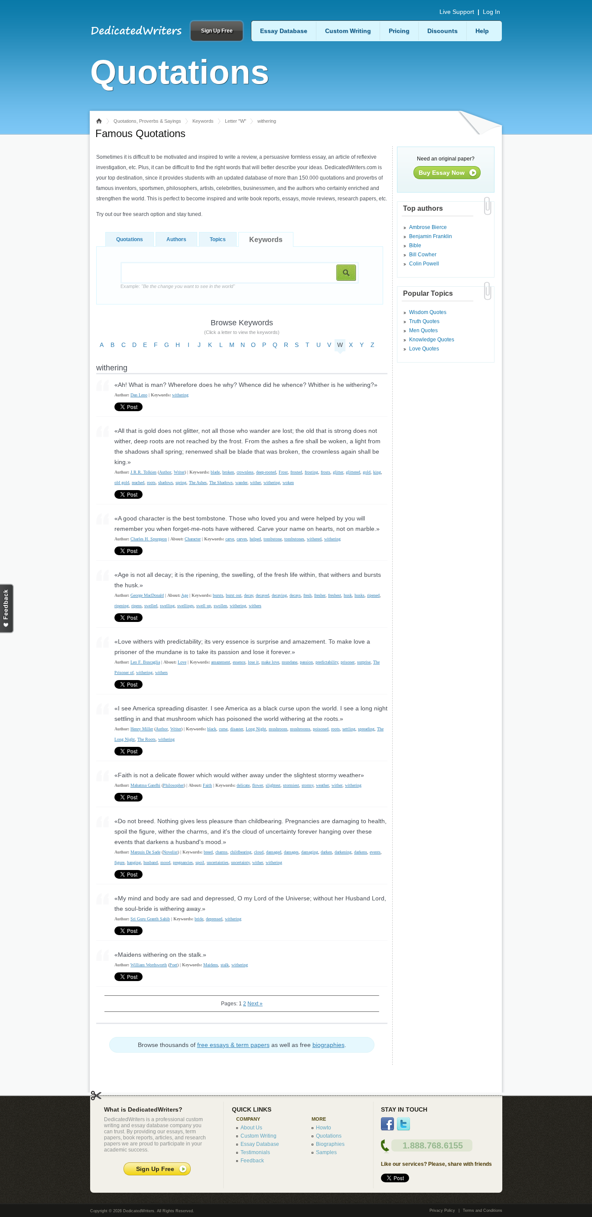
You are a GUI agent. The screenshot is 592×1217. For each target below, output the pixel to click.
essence (239, 662)
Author (165, 472)
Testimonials (255, 1152)
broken (228, 472)
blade (215, 472)
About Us (251, 1128)
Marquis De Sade (145, 852)
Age (184, 595)
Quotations (129, 239)
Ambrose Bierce (428, 227)
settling (348, 728)
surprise (364, 662)
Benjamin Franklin (430, 236)
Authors (176, 239)
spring (181, 482)
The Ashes (198, 482)
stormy (307, 785)
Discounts (442, 30)
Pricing (399, 30)
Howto (323, 1128)
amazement (220, 662)
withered (314, 539)
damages (291, 852)
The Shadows (221, 482)
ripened (373, 595)
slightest (273, 785)
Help (482, 30)
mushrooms (300, 728)
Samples (326, 1152)
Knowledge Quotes (431, 340)
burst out (233, 595)
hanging (134, 862)
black (211, 728)
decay (248, 595)
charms (221, 852)
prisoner (348, 662)
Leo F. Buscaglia (145, 662)
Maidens (210, 964)
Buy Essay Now (442, 172)
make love (270, 662)
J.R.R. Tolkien (143, 472)
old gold (121, 482)
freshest (334, 595)
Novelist (170, 852)
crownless (245, 472)
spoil (199, 862)
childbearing (240, 852)
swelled (150, 605)
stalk (225, 964)
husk (348, 595)
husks (359, 595)
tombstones (294, 539)
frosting (311, 472)
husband (150, 862)
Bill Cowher (422, 255)
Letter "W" (235, 121)
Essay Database (283, 30)
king (377, 472)
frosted (296, 472)
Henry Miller (141, 728)
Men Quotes (423, 330)
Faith (207, 785)
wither (255, 482)
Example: (177, 286)
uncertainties (217, 862)
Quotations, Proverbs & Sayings (147, 121)
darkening (343, 852)
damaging (309, 852)
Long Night (256, 728)
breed (208, 852)
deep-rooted (266, 472)
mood (165, 862)
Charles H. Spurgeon (148, 539)
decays (295, 595)
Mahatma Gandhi (145, 785)
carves (242, 539)
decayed (262, 595)
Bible (415, 245)
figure (119, 862)
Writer (179, 472)
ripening (121, 605)
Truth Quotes (424, 321)
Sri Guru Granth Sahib (150, 918)
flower (257, 785)
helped (255, 539)
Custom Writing (348, 30)
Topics (218, 239)
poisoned (321, 728)
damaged (273, 852)
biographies (328, 1044)
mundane (289, 662)
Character (193, 539)
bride (199, 918)
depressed (214, 918)
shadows (165, 482)
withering (180, 395)
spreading (366, 728)
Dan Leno (138, 395)
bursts (218, 595)
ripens (136, 605)
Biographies (330, 1144)
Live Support (456, 11)
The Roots (146, 739)
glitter (338, 472)
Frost (283, 472)
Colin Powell (424, 264)
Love (182, 662)
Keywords (203, 121)
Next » (255, 1004)
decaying (279, 595)
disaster (236, 728)
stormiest (291, 785)
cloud (258, 852)
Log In (491, 11)
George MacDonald (147, 595)
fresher (319, 595)
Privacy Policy (442, 1210)
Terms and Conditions (482, 1210)
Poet (173, 964)
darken (326, 852)
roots (151, 482)
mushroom (278, 728)
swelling (167, 605)
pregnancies (183, 862)
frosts (325, 472)
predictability (327, 662)
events (375, 852)
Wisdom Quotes (427, 312)
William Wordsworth (148, 964)
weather (322, 785)
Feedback (252, 1161)
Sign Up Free (217, 31)
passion (306, 662)
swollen (220, 605)
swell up (203, 605)
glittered (353, 472)
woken (288, 482)
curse (223, 728)
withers (255, 605)
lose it (253, 662)
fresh (307, 595)
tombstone (272, 539)
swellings (185, 605)
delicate (243, 785)
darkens (360, 852)
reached (138, 482)
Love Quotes (424, 349)
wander (241, 482)
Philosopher (173, 785)
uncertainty (240, 862)
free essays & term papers (233, 1044)
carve (229, 539)
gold (367, 472)
